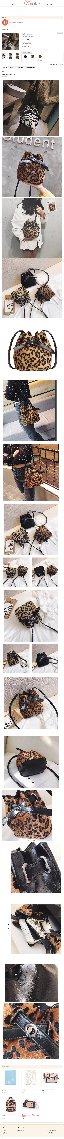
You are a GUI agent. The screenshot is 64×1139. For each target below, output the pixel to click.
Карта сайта (21, 1130)
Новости (4, 17)
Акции (35, 1129)
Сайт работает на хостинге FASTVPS (8, 1138)
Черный (25, 59)
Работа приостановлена (14, 19)
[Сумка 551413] (10, 42)
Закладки (51, 1132)
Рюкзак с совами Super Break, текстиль (9, 1115)
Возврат (5, 1133)
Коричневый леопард (40, 59)
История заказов (52, 1130)
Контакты (20, 1129)
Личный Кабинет (52, 1129)
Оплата (4, 1130)
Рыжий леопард (33, 59)
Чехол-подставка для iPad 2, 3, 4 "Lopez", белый (29, 1088)
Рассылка (51, 1133)
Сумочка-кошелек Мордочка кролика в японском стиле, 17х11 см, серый (30, 1115)
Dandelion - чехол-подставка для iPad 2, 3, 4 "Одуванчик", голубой (10, 1088)
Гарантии (5, 1132)
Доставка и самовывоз (8, 1129)
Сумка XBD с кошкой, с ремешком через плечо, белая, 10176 (50, 1088)
